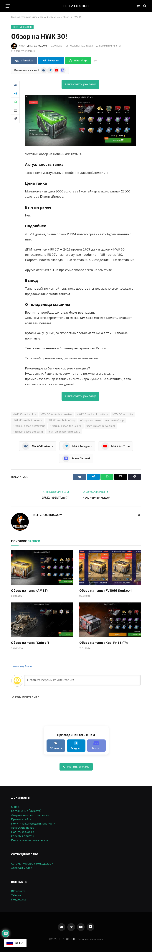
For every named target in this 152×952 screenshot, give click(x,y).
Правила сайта (21, 819)
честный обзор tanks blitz (66, 426)
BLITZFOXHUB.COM (37, 45)
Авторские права (22, 828)
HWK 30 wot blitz (123, 414)
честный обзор (114, 420)
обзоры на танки (90, 420)
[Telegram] (15, 93)
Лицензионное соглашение (30, 815)
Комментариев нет (110, 45)
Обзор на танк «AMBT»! (30, 590)
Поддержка (18, 899)
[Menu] (8, 6)
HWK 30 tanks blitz (24, 414)
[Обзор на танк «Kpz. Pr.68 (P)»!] (110, 619)
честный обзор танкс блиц (64, 431)
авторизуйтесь (22, 666)
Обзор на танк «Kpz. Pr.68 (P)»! (104, 642)
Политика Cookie (22, 832)
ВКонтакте (18, 891)
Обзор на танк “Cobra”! (30, 642)
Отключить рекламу (80, 84)
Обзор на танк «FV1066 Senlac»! (105, 590)
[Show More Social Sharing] (95, 60)
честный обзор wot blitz (101, 426)
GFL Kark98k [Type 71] (56, 497)
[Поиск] (144, 6)
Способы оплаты (22, 836)
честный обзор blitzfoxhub (29, 426)
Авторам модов (21, 868)
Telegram (17, 895)
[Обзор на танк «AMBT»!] (42, 567)
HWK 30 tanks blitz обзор (92, 414)
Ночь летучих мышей (96, 497)
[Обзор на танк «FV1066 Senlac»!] (110, 567)
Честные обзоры (22, 27)
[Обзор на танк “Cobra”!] (42, 619)
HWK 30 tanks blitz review (56, 414)
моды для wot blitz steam (46, 17)
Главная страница (21, 17)
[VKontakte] (15, 85)
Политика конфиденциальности (33, 823)
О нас (15, 807)
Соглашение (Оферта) (26, 811)
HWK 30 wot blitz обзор (61, 420)
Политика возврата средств (30, 840)
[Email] (15, 110)
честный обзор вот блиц (28, 431)
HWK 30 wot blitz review (27, 420)
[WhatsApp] (15, 102)
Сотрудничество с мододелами (32, 863)
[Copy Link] (15, 118)
